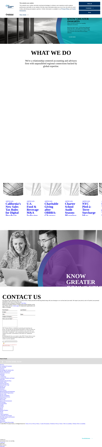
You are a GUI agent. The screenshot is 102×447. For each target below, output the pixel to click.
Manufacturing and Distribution (7, 391)
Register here (73, 36)
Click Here (23, 303)
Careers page (16, 305)
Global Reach (3, 418)
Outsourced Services (5, 372)
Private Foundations (4, 395)
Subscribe (2, 446)
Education (2, 379)
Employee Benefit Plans (5, 380)
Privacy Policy (36, 423)
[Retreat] (96, 219)
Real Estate (2, 399)
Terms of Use (28, 423)
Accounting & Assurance (6, 366)
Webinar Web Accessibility (79, 423)
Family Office (3, 382)
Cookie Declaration (44, 423)
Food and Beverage (4, 384)
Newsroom (2, 421)
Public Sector (3, 398)
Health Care (3, 386)
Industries (2, 374)
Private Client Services (5, 371)
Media (1, 409)
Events (1, 407)
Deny (89, 12)
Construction (3, 376)
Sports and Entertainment (6, 401)
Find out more (88, 134)
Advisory (2, 368)
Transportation (3, 403)
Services (2, 364)
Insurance (2, 388)
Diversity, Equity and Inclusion (7, 417)
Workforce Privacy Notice (56, 423)
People (1, 411)
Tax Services (3, 367)
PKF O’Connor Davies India (7, 422)
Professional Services (5, 397)
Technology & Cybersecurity (7, 370)
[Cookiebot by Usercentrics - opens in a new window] (9, 15)
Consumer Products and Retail (7, 378)
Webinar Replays (4, 410)
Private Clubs (3, 394)
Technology (3, 402)
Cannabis (2, 375)
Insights (2, 405)
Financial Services (4, 383)
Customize (88, 8)
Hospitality (2, 387)
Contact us (2, 442)
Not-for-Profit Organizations (6, 393)
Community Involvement (6, 415)
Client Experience (4, 414)
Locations (2, 419)
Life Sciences (3, 390)
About (1, 413)
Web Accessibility (67, 423)
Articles (2, 406)
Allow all (89, 3)
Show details (23, 14)
